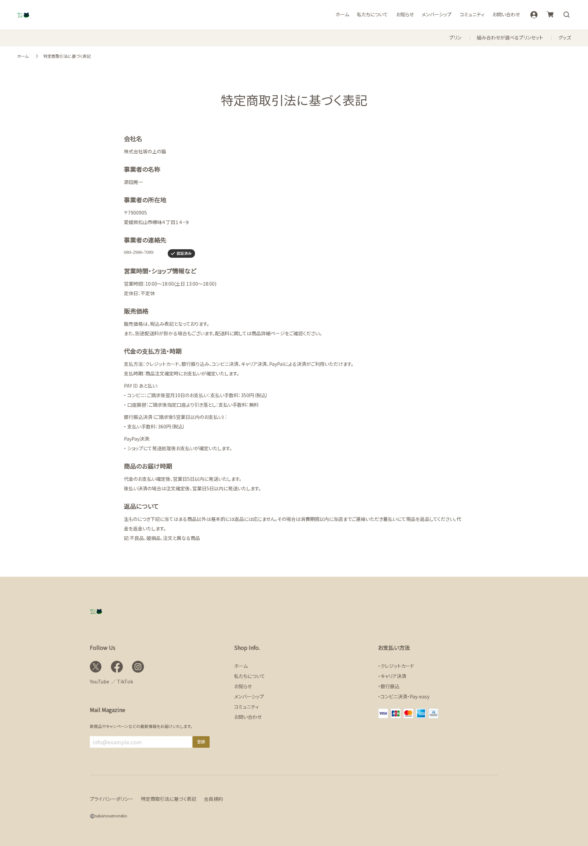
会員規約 (213, 798)
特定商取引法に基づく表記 (67, 56)
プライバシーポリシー (111, 798)
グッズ (564, 37)
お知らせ (405, 14)
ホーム (342, 14)
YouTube (99, 681)
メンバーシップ (437, 14)
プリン (455, 37)
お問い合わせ (506, 14)
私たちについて (372, 14)
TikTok (125, 681)
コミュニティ (472, 14)
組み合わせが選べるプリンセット (510, 37)
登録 (201, 741)
